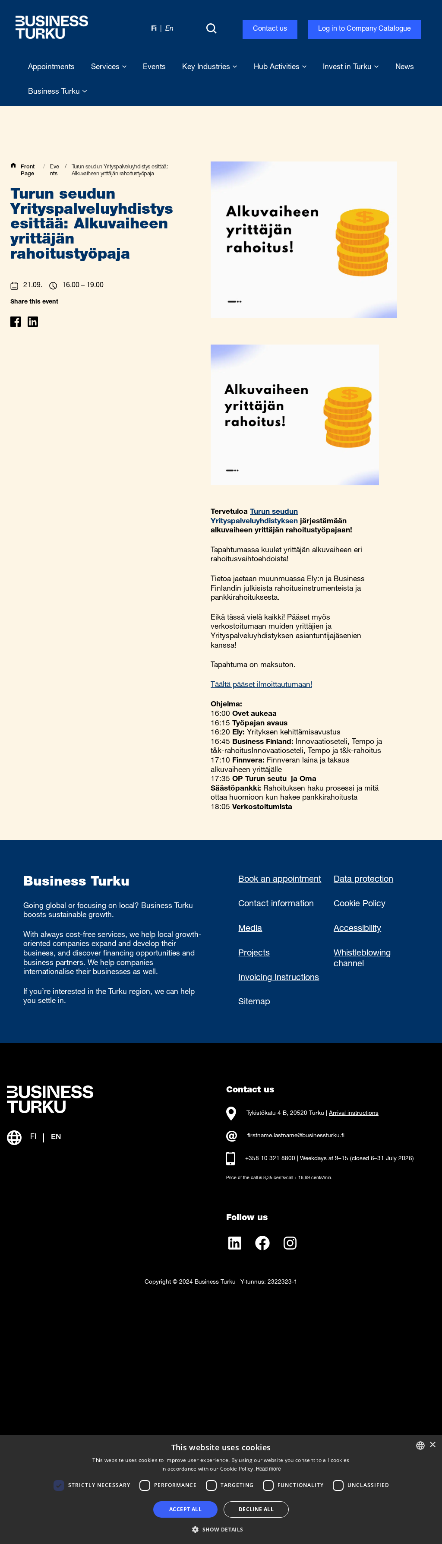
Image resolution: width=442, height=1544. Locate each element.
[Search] (211, 29)
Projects (254, 953)
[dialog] (221, 1489)
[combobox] (420, 1445)
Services (106, 67)
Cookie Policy (359, 904)
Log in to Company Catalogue (364, 29)
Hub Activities (278, 67)
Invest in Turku (348, 67)
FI (33, 1137)
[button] (221, 1529)
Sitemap (254, 1002)
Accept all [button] (185, 1509)
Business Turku (55, 92)
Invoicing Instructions (278, 978)
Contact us (270, 29)
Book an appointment (279, 880)
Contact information (276, 904)
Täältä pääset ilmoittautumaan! (261, 685)
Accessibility (357, 929)
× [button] (432, 1445)
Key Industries (207, 67)
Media (250, 929)
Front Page (28, 171)
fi (154, 29)
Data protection (363, 880)
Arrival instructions (354, 1114)
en (169, 29)
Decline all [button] (256, 1509)
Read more (268, 1469)
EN (56, 1137)
